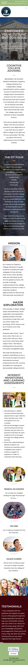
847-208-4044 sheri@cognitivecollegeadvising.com (14, 660)
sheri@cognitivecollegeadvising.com (17, 3)
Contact (17, 1)
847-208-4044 (23, 1)
